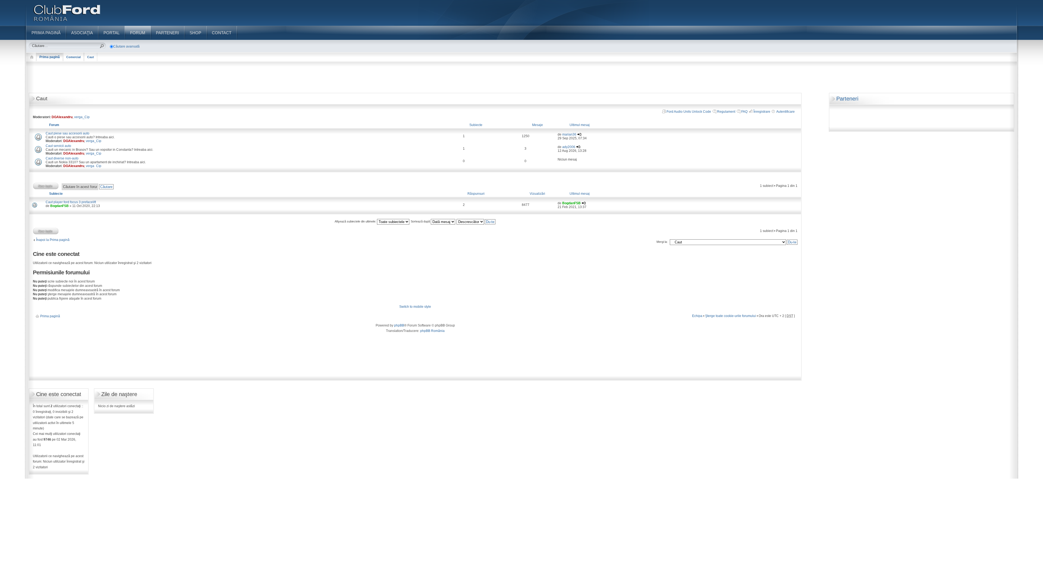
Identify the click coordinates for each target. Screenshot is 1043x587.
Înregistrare (761, 112)
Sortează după (421, 221)
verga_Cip (82, 117)
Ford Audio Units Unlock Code (689, 112)
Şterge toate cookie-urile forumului (730, 316)
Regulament (726, 112)
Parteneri (847, 99)
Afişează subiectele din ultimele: (356, 221)
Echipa (697, 316)
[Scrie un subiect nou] (46, 186)
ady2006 (568, 147)
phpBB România (432, 331)
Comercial (73, 57)
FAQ (744, 112)
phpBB (399, 325)
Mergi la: (662, 241)
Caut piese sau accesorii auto (67, 133)
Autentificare (785, 112)
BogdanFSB (59, 206)
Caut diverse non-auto (62, 158)
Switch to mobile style (415, 307)
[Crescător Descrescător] (476, 221)
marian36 (569, 134)
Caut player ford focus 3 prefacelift (71, 202)
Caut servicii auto (58, 146)
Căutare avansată (126, 46)
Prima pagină (49, 57)
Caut (90, 57)
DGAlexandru (62, 117)
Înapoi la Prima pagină (53, 240)
